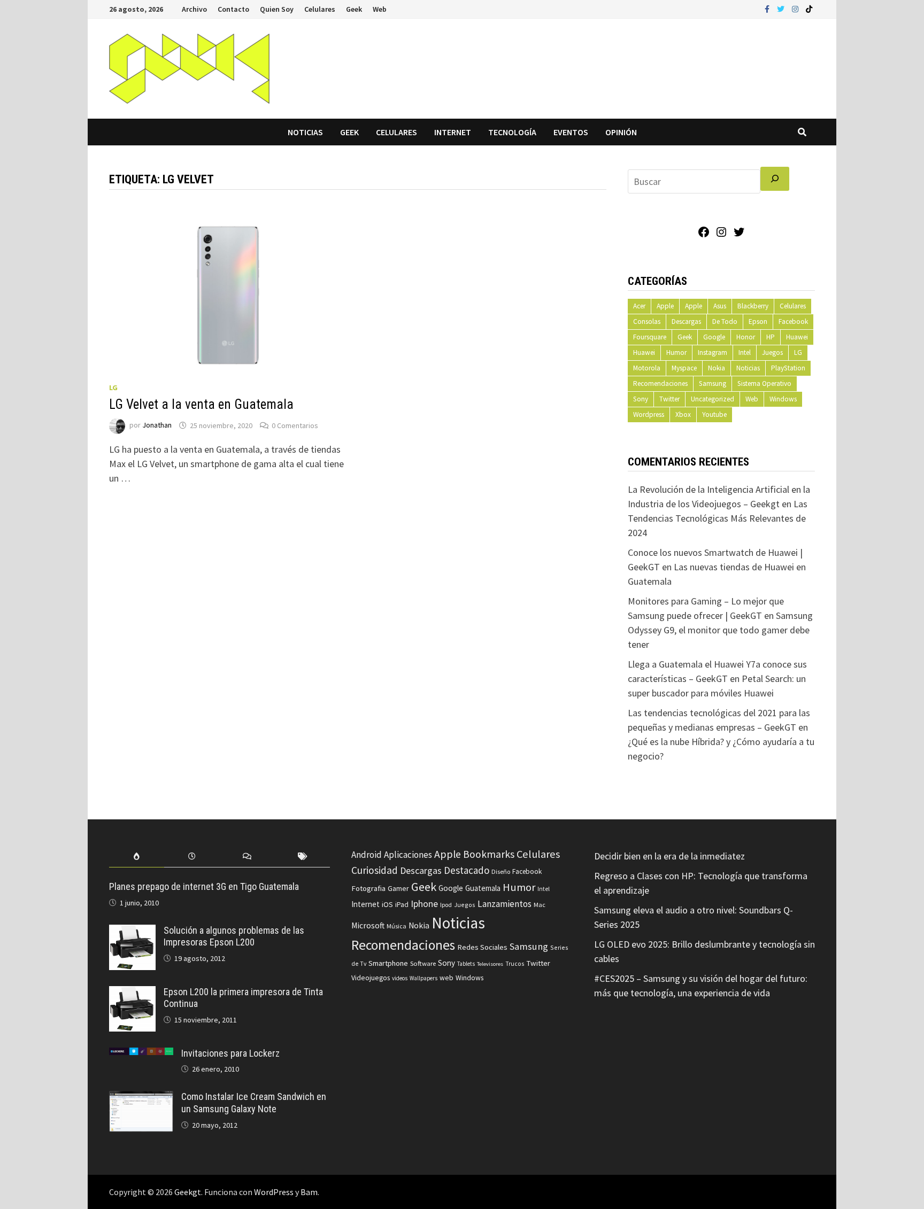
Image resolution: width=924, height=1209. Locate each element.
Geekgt (187, 1192)
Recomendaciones (660, 383)
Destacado (466, 870)
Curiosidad (374, 870)
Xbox (683, 414)
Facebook (793, 321)
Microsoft (367, 925)
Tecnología (512, 132)
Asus (719, 306)
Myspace (684, 368)
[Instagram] (796, 8)
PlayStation (788, 368)
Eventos (570, 132)
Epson (758, 321)
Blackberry (752, 306)
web (446, 977)
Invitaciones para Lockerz (230, 1053)
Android (366, 855)
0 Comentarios (295, 425)
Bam (309, 1192)
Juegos (772, 352)
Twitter (669, 399)
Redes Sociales (482, 947)
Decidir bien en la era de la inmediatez (669, 856)
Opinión (621, 132)
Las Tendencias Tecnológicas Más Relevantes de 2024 (717, 518)
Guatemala (482, 888)
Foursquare (649, 337)
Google (714, 337)
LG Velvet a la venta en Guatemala (201, 404)
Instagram (712, 352)
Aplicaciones (408, 855)
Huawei (797, 337)
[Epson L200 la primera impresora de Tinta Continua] (132, 993)
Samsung (712, 383)
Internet (452, 132)
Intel (744, 352)
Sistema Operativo (764, 383)
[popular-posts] (136, 856)
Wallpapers (423, 978)
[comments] (247, 856)
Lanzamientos (505, 904)
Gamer (398, 888)
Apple (665, 306)
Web (380, 9)
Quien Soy (277, 9)
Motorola (646, 368)
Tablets (466, 963)
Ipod (446, 905)
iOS (387, 904)
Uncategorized (712, 399)
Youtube (714, 414)
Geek (354, 9)
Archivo (194, 9)
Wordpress (648, 414)
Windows (783, 399)
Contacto (233, 9)
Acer (639, 306)
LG (113, 387)
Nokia (716, 368)
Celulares (319, 9)
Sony (640, 399)
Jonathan (157, 425)
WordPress (274, 1192)
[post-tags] (302, 856)
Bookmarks (488, 854)
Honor (745, 337)
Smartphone (388, 963)
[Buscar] (774, 179)
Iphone (424, 904)
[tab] (136, 856)
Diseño (500, 871)
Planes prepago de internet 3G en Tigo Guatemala (204, 886)
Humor (676, 352)
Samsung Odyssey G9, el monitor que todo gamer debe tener (720, 629)
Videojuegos (370, 977)
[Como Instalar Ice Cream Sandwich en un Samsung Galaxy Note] (141, 1098)
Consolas (646, 321)
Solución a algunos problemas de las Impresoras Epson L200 (234, 936)
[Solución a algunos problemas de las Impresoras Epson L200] (132, 932)
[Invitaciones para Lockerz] (141, 1055)
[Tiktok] (809, 8)
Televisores (490, 963)
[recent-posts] (191, 856)
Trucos (514, 963)
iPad (402, 904)
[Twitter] (781, 8)
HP (770, 337)
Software (423, 963)
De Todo (724, 321)
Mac (539, 905)
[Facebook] (768, 8)
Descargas (686, 321)
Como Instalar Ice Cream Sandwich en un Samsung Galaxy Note (253, 1102)
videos (399, 978)
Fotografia (368, 888)
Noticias (305, 132)
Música (396, 926)
